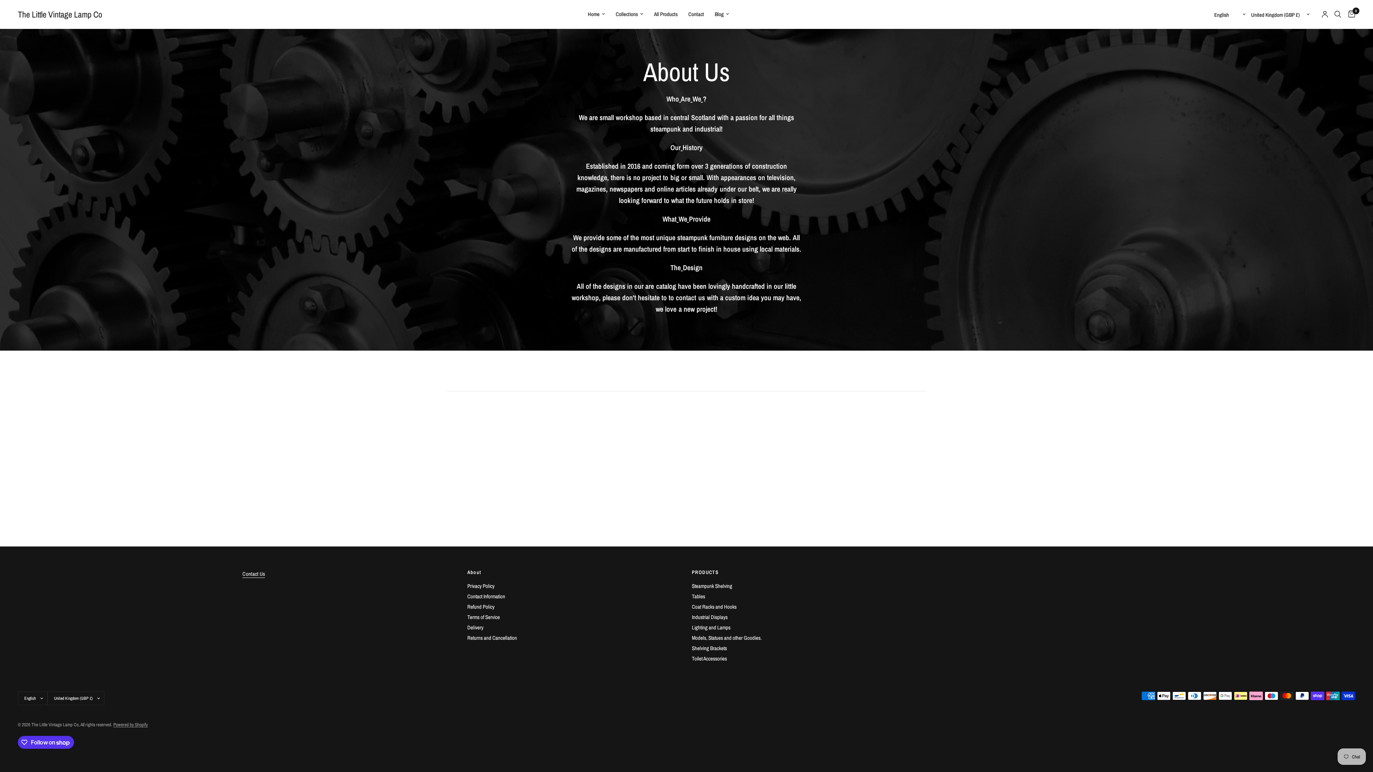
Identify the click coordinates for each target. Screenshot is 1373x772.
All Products (666, 14)
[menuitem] (596, 14)
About (474, 572)
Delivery (475, 627)
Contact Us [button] (253, 574)
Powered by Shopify (130, 725)
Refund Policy (480, 606)
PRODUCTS (705, 572)
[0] (1350, 14)
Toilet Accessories (709, 658)
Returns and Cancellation (492, 638)
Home (594, 14)
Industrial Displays (710, 617)
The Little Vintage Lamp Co (60, 14)
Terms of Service (483, 617)
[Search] (1338, 14)
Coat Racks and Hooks (714, 606)
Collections (627, 14)
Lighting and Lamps (711, 627)
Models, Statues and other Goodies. (727, 638)
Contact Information (486, 596)
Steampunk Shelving (712, 586)
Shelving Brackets (709, 648)
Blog (719, 14)
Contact (696, 14)
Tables (698, 596)
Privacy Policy (480, 586)
